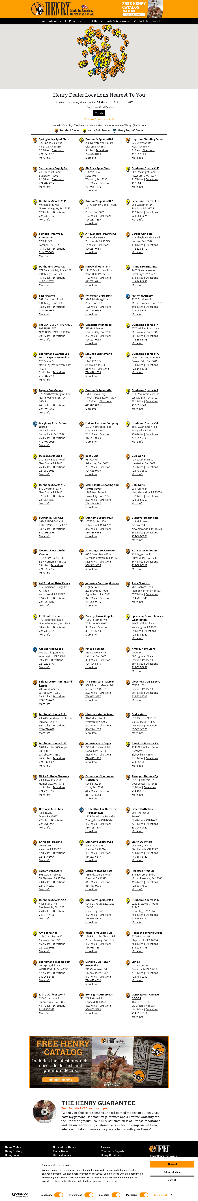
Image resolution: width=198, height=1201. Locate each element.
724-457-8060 (139, 310)
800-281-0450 (93, 248)
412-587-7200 (46, 376)
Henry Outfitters (111, 1155)
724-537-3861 (139, 667)
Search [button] (156, 21)
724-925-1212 (46, 602)
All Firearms (73, 21)
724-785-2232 (139, 976)
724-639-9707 (93, 470)
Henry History (13, 1151)
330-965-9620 (139, 827)
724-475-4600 (93, 980)
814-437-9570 (93, 885)
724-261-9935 (46, 824)
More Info (44, 157)
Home (41, 21)
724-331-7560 (139, 885)
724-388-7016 (139, 762)
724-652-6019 (46, 470)
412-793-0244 (93, 310)
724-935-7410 (93, 186)
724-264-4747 (93, 503)
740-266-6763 (46, 976)
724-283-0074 (139, 216)
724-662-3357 (93, 696)
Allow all (172, 1164)
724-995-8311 (139, 1013)
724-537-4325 (46, 762)
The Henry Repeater (113, 1151)
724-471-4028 (46, 729)
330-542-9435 (93, 565)
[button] (109, 55)
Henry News (12, 1155)
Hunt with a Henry (64, 1147)
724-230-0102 (46, 216)
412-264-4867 (139, 281)
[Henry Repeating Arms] (62, 8)
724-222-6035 (46, 947)
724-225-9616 (93, 602)
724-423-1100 (93, 758)
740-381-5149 (139, 856)
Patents (105, 1147)
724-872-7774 (46, 569)
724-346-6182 (139, 918)
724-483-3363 (139, 791)
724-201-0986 (93, 339)
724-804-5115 (93, 663)
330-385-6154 (93, 532)
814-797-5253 (93, 794)
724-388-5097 (139, 565)
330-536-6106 (139, 729)
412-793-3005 (46, 310)
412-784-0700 (46, 281)
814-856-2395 (46, 1009)
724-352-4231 (46, 154)
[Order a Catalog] (99, 1062)
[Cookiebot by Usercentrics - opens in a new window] (20, 1195)
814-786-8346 (139, 598)
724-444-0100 (93, 154)
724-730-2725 (46, 631)
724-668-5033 (139, 536)
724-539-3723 (139, 696)
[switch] (88, 1194)
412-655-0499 (139, 405)
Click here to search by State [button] (99, 119)
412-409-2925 (46, 441)
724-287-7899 (93, 219)
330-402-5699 (93, 1009)
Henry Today (13, 1147)
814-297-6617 (93, 856)
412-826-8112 (139, 248)
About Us (55, 21)
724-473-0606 (46, 252)
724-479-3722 (46, 791)
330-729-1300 (93, 827)
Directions (58, 150)
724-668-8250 (139, 499)
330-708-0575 (46, 532)
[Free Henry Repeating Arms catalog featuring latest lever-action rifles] (143, 9)
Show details (161, 1195)
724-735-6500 (139, 470)
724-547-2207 (46, 885)
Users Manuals (62, 1155)
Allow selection (172, 1172)
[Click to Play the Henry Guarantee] (44, 1111)
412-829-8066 (93, 405)
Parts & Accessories (118, 21)
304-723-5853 (93, 631)
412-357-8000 (139, 154)
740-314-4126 (46, 914)
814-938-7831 (93, 947)
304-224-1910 (93, 729)
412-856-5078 (139, 339)
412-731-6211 (93, 281)
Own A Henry (93, 21)
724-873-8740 (139, 634)
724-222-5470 (46, 663)
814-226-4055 (139, 947)
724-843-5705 (139, 368)
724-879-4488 (46, 700)
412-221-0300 (93, 438)
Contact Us (141, 21)
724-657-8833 (46, 499)
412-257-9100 (139, 438)
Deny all (172, 1179)
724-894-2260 (46, 409)
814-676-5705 (93, 918)
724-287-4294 (46, 183)
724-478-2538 (93, 372)
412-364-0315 (139, 183)
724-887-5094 (46, 856)
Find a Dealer (61, 1151)
